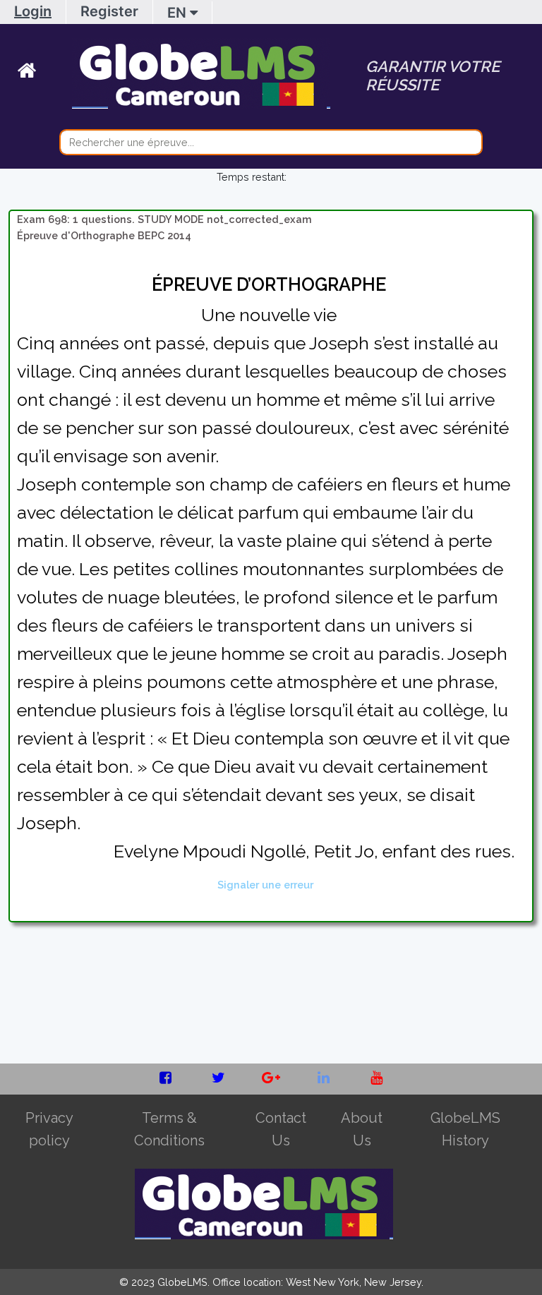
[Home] (45, 74)
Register (109, 11)
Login (33, 11)
